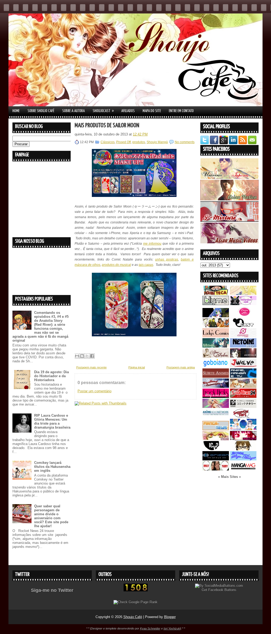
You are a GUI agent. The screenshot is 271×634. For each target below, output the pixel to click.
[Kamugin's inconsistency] (215, 407)
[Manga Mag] (243, 469)
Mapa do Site (152, 111)
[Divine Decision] (243, 387)
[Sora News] (243, 397)
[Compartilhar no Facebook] (92, 356)
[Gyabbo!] (215, 316)
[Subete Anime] (215, 376)
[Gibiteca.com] (215, 294)
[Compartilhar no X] (87, 356)
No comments (185, 142)
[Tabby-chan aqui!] (243, 304)
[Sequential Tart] (243, 417)
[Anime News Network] (215, 417)
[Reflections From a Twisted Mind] (215, 326)
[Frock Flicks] (215, 397)
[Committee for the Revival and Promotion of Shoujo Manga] (243, 459)
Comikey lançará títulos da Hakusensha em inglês (52, 467)
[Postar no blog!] (82, 356)
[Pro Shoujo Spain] (243, 439)
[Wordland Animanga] (215, 387)
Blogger (170, 617)
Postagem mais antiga (180, 367)
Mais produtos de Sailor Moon (107, 125)
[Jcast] (243, 326)
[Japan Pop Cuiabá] (243, 336)
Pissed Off (123, 142)
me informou (152, 243)
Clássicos (108, 142)
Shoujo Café (132, 617)
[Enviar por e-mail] (77, 356)
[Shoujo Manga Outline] (215, 439)
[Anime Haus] (243, 356)
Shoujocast (103, 111)
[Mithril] (215, 346)
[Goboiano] (215, 366)
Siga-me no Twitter (52, 590)
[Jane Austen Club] (215, 356)
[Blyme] (215, 304)
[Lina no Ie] (243, 294)
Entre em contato (181, 111)
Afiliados (128, 111)
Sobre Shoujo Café (41, 111)
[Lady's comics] (215, 336)
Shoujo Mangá (157, 142)
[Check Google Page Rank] (135, 602)
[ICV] (215, 449)
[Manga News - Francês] (215, 429)
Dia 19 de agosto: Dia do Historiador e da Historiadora (51, 376)
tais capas (146, 265)
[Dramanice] (243, 316)
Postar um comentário (94, 391)
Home (16, 111)
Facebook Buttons (222, 590)
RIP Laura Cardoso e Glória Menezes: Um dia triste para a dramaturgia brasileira (52, 421)
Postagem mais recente (91, 367)
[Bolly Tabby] (215, 469)
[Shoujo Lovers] (243, 429)
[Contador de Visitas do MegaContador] (136, 590)
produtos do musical (116, 265)
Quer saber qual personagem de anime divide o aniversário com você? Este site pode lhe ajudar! (51, 516)
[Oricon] (215, 459)
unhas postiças (166, 259)
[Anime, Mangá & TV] (243, 376)
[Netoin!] (243, 346)
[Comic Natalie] (243, 407)
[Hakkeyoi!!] (243, 449)
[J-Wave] (243, 366)
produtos (138, 142)
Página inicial (136, 367)
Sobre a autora (73, 111)
